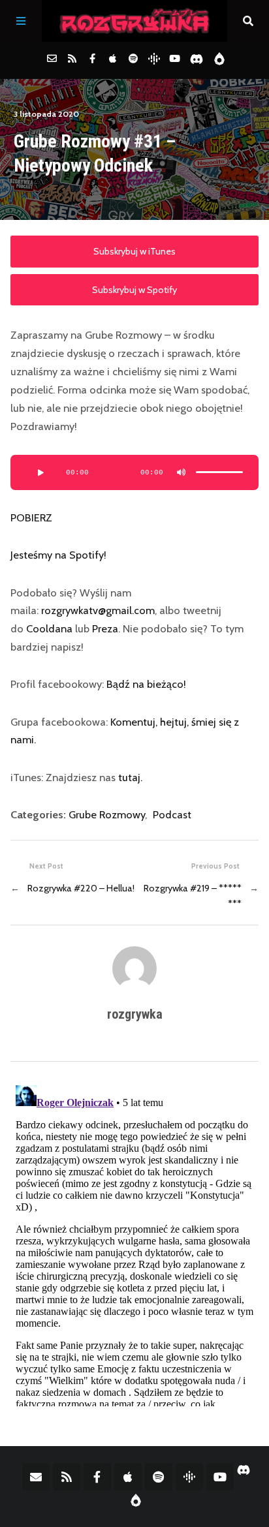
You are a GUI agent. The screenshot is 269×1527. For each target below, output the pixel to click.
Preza (105, 628)
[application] (134, 472)
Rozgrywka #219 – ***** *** (193, 896)
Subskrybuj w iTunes (134, 251)
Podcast (172, 814)
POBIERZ (31, 517)
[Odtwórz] (40, 472)
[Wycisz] (181, 472)
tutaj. (130, 777)
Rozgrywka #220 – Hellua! (80, 888)
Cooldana (49, 628)
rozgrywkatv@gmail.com (98, 610)
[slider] (219, 472)
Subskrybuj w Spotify (134, 290)
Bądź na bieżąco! (146, 683)
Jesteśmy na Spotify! (58, 554)
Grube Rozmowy (107, 814)
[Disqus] (134, 1243)
